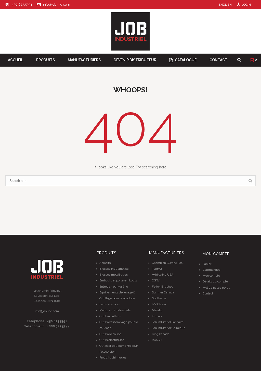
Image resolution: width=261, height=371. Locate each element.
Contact (218, 60)
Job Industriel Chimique (168, 328)
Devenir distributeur (135, 60)
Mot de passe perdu (216, 287)
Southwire (159, 298)
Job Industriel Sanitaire (168, 322)
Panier (207, 264)
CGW (156, 280)
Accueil (15, 60)
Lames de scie (109, 304)
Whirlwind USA (162, 274)
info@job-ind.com (56, 4)
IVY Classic (159, 304)
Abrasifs (105, 263)
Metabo (157, 310)
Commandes (211, 269)
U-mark (157, 316)
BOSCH (157, 340)
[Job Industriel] (130, 31)
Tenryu (157, 268)
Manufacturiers (84, 60)
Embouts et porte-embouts (118, 280)
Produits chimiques (112, 357)
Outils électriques (111, 340)
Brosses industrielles (113, 268)
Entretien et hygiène (113, 286)
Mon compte (211, 275)
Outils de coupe (110, 334)
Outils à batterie (110, 316)
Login (246, 4)
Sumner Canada (163, 292)
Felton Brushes (162, 286)
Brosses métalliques (113, 274)
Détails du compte (215, 281)
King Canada (160, 334)
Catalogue (186, 60)
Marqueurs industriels (114, 310)
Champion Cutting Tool (167, 263)
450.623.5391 (21, 4)
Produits (45, 60)
